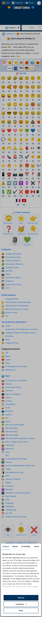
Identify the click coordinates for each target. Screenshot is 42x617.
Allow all (21, 598)
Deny (21, 610)
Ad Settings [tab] (25, 546)
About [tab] (36, 546)
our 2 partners (14, 558)
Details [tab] (15, 546)
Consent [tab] (5, 546)
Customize (20, 604)
